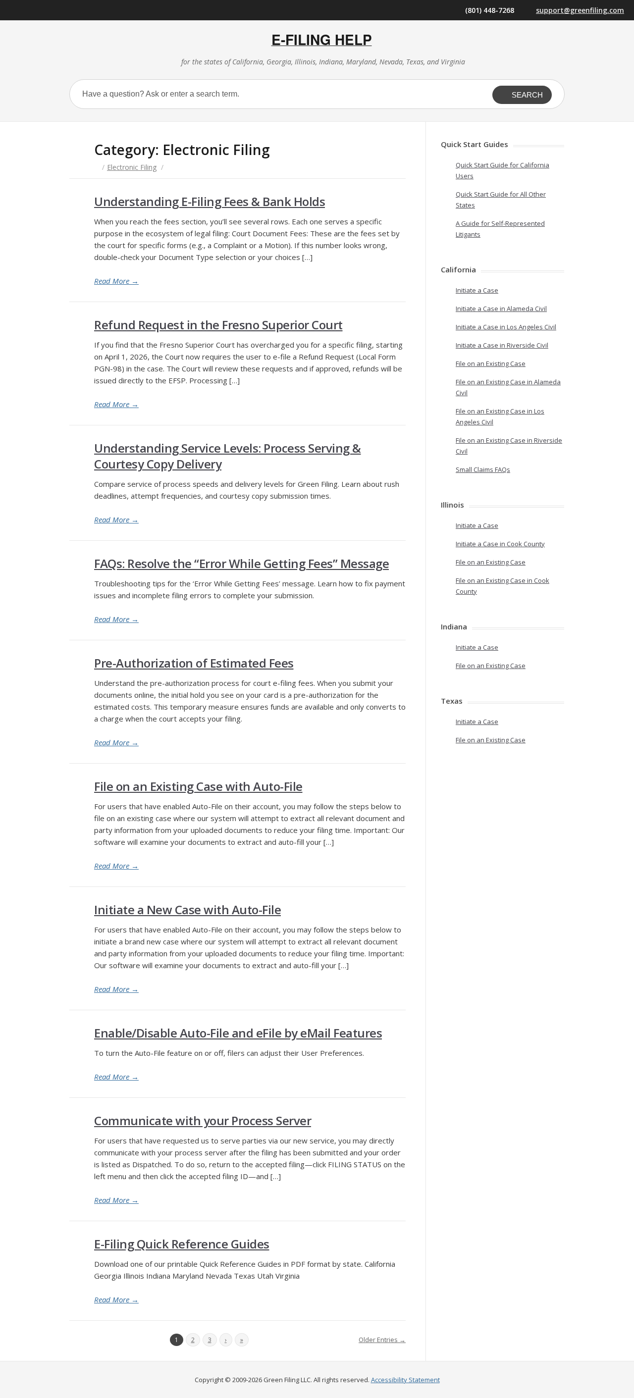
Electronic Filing (132, 167)
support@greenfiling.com (580, 10)
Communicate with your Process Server (202, 1120)
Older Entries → (382, 1339)
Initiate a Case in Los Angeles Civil (506, 326)
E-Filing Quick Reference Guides (181, 1244)
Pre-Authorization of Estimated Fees (194, 663)
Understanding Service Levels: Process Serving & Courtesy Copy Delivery (227, 456)
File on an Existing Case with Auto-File (198, 786)
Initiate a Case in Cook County (500, 543)
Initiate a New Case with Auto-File (187, 909)
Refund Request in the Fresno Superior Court (218, 324)
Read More (116, 281)
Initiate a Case (477, 290)
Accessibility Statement (405, 1379)
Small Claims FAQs (483, 469)
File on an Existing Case (491, 363)
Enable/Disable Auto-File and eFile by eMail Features (238, 1033)
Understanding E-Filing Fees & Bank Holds (209, 201)
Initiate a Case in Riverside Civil (502, 345)
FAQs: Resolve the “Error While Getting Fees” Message (241, 563)
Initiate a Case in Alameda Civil (501, 308)
